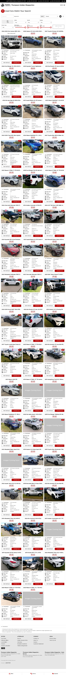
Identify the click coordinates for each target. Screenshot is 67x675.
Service (19, 638)
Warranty (19, 642)
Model (28, 20)
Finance (3, 643)
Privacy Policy (53, 638)
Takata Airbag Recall (22, 645)
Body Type (4, 25)
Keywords (16, 16)
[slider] (25, 27)
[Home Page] (6, 5)
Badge (41, 20)
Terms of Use (53, 640)
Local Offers (4, 642)
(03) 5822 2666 (7, 655)
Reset (42, 16)
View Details (6, 62)
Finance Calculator (5, 645)
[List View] (63, 16)
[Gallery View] (60, 16)
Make (15, 20)
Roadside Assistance (22, 643)
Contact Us (16, 62)
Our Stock (3, 638)
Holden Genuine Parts (22, 640)
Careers (35, 642)
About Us (36, 640)
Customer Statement (39, 643)
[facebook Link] (62, 1)
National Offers (4, 640)
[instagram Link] (64, 1)
